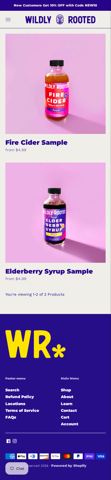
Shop (66, 390)
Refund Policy (19, 396)
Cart (65, 417)
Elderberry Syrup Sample (49, 271)
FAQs (10, 417)
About (67, 396)
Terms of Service (22, 410)
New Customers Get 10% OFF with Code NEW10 (55, 5)
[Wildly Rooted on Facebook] (8, 441)
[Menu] (8, 19)
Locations (15, 403)
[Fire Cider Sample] (55, 84)
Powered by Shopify (68, 466)
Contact (69, 410)
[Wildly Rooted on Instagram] (15, 441)
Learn (66, 403)
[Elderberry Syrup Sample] (55, 213)
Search (12, 390)
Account (69, 424)
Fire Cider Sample (36, 142)
